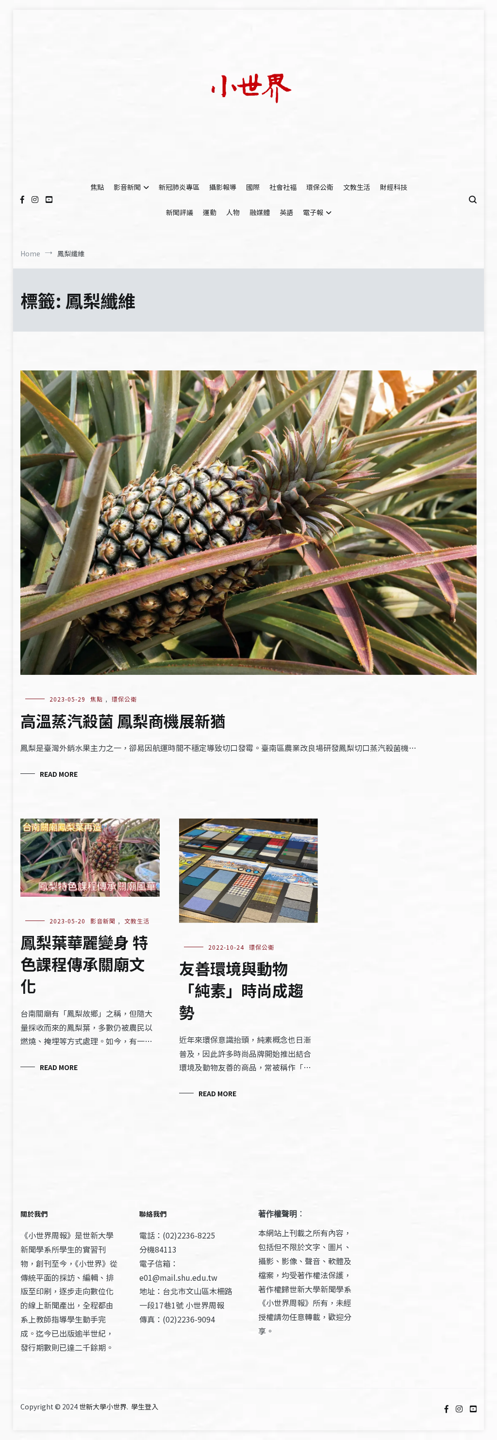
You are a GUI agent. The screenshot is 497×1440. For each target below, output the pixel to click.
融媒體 (259, 212)
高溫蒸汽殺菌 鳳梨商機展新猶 (123, 720)
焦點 (97, 187)
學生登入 (144, 1406)
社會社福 (283, 187)
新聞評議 (179, 212)
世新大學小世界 (103, 1406)
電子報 (313, 212)
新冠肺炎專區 (179, 187)
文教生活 (356, 187)
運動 (209, 212)
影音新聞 (127, 187)
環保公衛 (319, 187)
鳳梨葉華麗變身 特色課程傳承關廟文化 (84, 964)
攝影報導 (222, 187)
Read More (59, 774)
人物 (233, 212)
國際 (253, 187)
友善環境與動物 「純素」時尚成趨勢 (241, 990)
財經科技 (393, 187)
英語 (286, 212)
